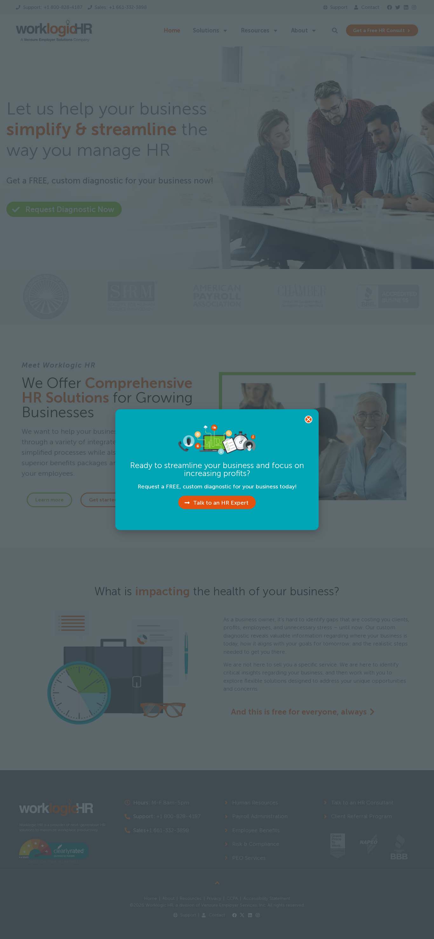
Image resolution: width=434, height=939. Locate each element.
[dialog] (217, 469)
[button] (308, 419)
